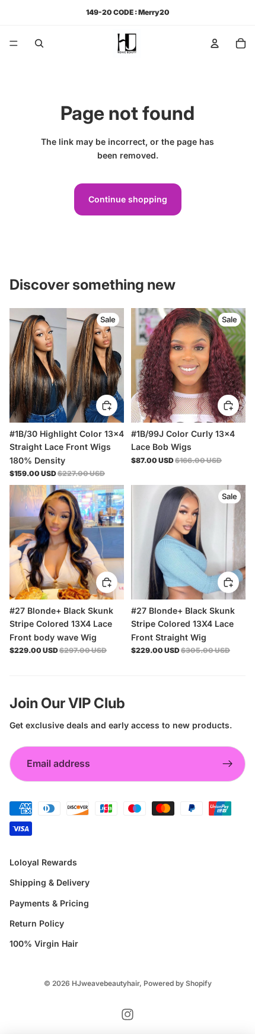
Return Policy (36, 923)
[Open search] (39, 43)
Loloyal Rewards (43, 862)
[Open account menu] (215, 43)
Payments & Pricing (49, 903)
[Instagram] (127, 1014)
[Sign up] (227, 763)
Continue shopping (127, 199)
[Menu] (13, 43)
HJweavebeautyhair (105, 983)
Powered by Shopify (178, 983)
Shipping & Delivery (49, 882)
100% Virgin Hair (43, 943)
